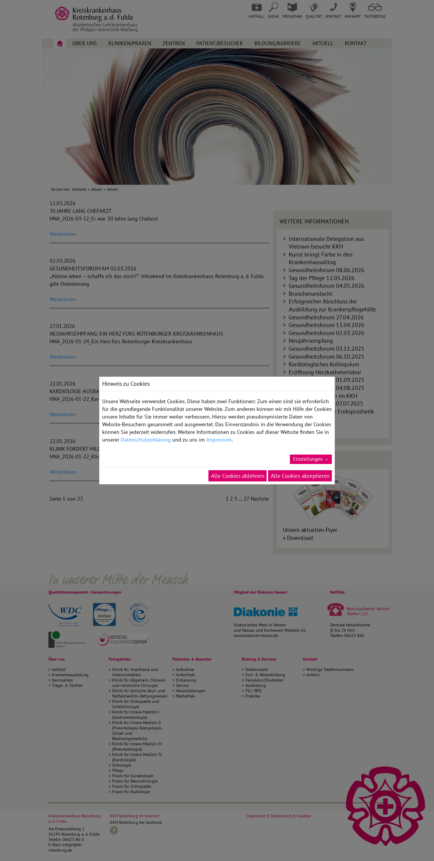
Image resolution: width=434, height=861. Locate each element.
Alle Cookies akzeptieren (300, 475)
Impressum (219, 439)
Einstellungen (308, 459)
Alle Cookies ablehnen (237, 475)
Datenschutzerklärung (146, 439)
